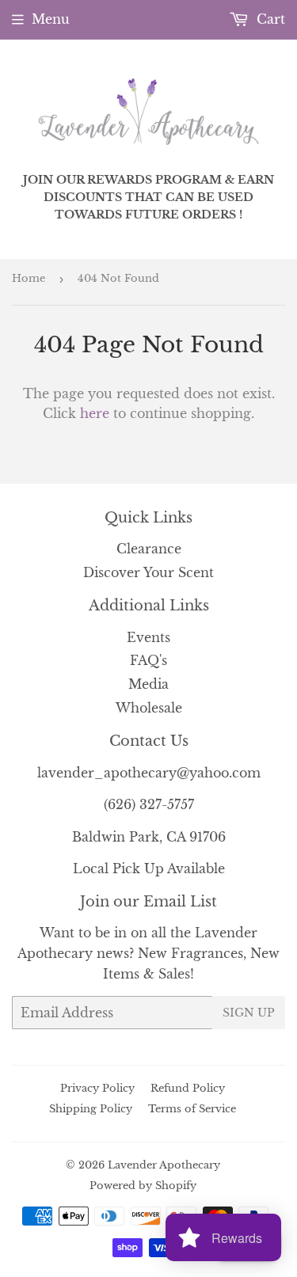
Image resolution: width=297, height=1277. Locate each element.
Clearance (148, 549)
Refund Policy (187, 1088)
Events (148, 637)
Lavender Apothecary (164, 1165)
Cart (269, 19)
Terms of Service (192, 1108)
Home (28, 278)
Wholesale (149, 708)
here (94, 413)
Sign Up (249, 1012)
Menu (51, 19)
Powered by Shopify (142, 1185)
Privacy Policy (97, 1088)
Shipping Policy (90, 1108)
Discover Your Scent (148, 572)
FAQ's (148, 660)
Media (148, 684)
